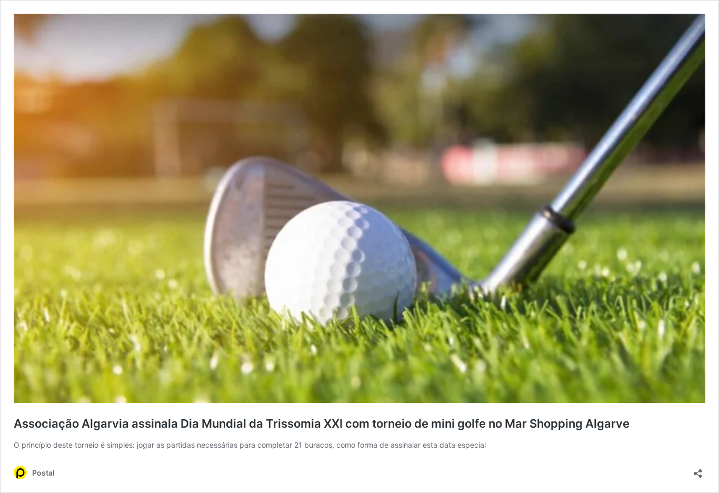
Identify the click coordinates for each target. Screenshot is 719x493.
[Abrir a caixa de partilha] (698, 470)
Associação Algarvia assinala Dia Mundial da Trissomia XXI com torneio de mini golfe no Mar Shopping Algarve (322, 423)
